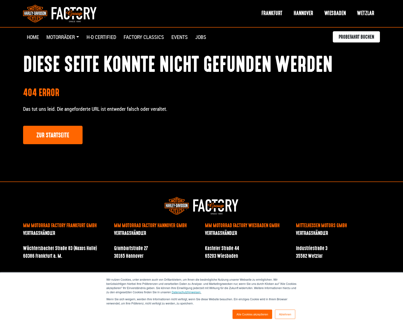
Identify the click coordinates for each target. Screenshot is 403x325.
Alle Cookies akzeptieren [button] (252, 314)
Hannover (303, 13)
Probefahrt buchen (356, 37)
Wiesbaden (335, 13)
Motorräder (60, 37)
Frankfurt (271, 13)
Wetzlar (365, 13)
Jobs (200, 37)
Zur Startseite (52, 135)
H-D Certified (101, 37)
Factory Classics (144, 37)
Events (179, 37)
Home (33, 37)
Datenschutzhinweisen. (186, 292)
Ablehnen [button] (285, 314)
